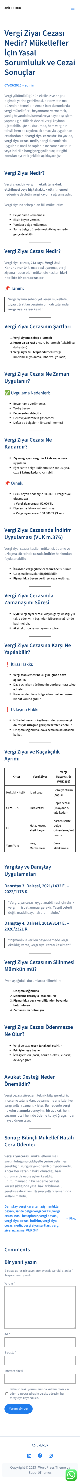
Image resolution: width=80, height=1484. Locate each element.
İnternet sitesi (13, 1371)
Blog (72, 1218)
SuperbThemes (40, 1472)
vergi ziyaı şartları (37, 1225)
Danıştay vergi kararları (22, 1206)
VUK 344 (32, 1230)
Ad (7, 1334)
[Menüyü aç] (73, 8)
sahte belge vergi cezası (33, 1211)
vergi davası (48, 1215)
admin (29, 85)
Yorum (9, 1284)
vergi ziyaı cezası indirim (22, 1220)
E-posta (10, 1353)
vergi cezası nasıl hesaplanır (32, 1213)
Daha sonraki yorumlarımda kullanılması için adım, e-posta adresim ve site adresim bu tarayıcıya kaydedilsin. (39, 1393)
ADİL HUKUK (12, 8)
